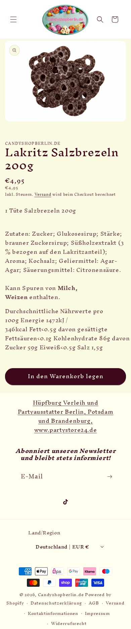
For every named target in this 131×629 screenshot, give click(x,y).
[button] (13, 19)
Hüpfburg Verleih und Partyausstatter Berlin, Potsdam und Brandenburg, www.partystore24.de (66, 416)
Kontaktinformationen (53, 613)
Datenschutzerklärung (56, 603)
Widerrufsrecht (69, 623)
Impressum (97, 613)
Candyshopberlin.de (61, 594)
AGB (94, 603)
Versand (43, 194)
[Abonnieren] (109, 476)
